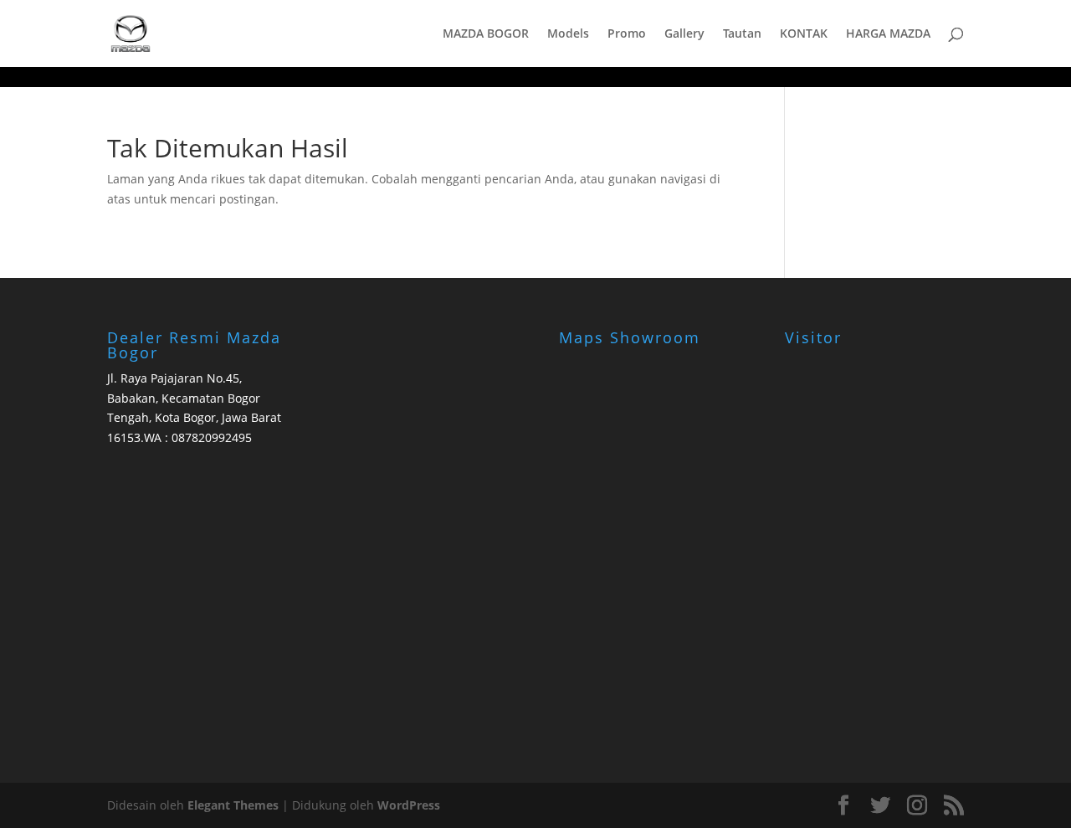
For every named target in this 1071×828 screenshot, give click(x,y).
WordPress (408, 805)
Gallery (684, 34)
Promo (626, 34)
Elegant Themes (233, 805)
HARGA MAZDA (888, 34)
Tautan (742, 34)
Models (568, 34)
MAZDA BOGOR (486, 34)
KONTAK (804, 34)
